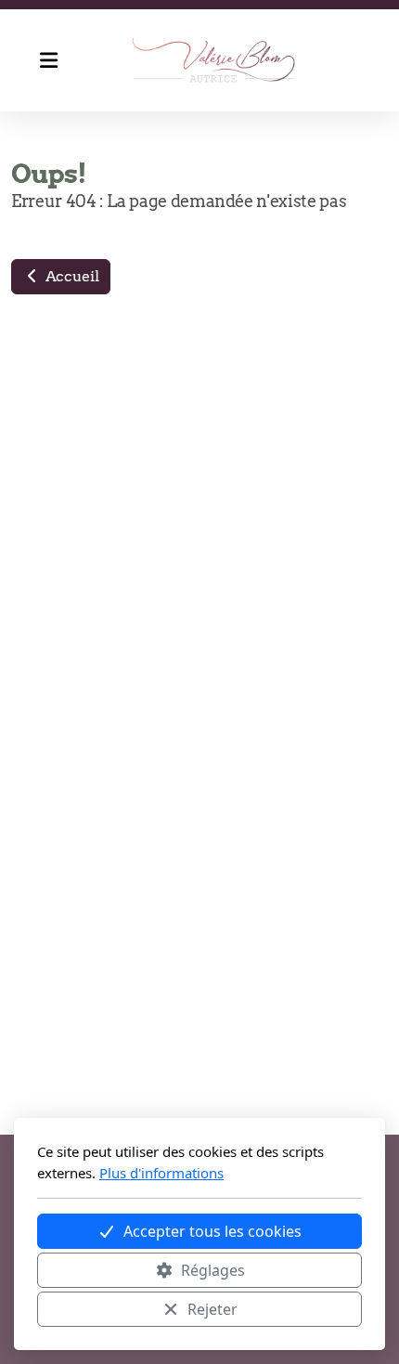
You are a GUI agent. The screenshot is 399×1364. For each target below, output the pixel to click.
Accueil (70, 276)
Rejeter (212, 1309)
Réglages (213, 1270)
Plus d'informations (161, 1172)
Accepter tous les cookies (212, 1231)
